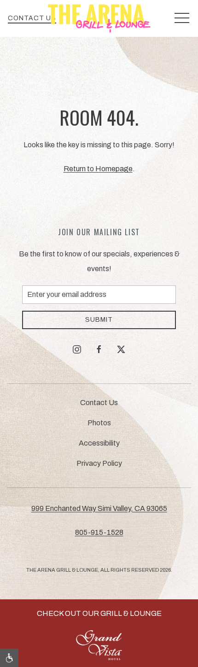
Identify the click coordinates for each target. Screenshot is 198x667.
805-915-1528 (99, 532)
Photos (99, 423)
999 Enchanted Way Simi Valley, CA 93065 (99, 508)
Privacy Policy (99, 463)
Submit (99, 319)
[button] (182, 18)
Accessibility (99, 443)
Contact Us (32, 18)
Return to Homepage (98, 169)
